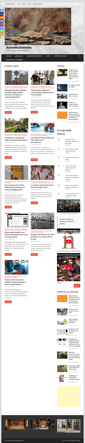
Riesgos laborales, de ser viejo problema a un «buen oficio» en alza (42, 236)
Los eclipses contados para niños (68, 213)
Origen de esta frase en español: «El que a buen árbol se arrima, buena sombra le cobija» (74, 74)
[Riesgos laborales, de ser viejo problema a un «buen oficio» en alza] (42, 221)
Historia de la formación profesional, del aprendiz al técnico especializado (15, 282)
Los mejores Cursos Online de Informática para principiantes (42, 140)
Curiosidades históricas (34, 56)
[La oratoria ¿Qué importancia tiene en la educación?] (42, 172)
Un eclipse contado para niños (74, 85)
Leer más (7, 112)
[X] (1, 14)
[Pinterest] (1, 24)
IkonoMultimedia (19, 47)
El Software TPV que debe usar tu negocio (73, 330)
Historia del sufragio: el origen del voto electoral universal (72, 177)
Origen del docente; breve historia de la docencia (71, 167)
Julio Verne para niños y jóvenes (73, 95)
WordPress (72, 440)
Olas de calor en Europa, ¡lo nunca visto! (74, 310)
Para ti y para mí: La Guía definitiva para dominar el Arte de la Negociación (15, 187)
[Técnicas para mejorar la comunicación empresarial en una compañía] (42, 77)
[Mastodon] (1, 27)
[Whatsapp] (1, 30)
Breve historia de (9, 229)
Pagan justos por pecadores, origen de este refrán (71, 141)
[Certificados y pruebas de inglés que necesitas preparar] (16, 125)
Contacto (29, 4)
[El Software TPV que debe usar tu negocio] (62, 329)
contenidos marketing (17, 86)
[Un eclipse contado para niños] (62, 85)
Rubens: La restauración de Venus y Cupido (73, 104)
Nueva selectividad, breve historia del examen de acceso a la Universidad (16, 234)
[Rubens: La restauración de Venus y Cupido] (62, 102)
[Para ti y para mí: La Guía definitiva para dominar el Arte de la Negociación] (16, 172)
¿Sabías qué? (18, 56)
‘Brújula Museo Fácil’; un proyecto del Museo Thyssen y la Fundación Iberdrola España (74, 116)
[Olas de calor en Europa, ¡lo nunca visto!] (62, 309)
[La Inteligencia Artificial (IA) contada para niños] (62, 376)
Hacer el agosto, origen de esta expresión (73, 320)
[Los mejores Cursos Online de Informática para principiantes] (42, 125)
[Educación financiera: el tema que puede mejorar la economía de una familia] (62, 352)
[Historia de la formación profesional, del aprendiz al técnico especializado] (16, 267)
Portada (9, 56)
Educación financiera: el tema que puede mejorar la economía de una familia (74, 356)
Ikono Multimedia (37, 97)
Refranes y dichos (60, 56)
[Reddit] (1, 17)
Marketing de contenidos (14, 59)
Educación (33, 87)
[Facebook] (1, 11)
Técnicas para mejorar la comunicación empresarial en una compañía (42, 92)
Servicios (24, 4)
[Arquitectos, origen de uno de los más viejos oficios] (62, 366)
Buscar (59, 283)
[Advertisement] (68, 396)
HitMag (78, 440)
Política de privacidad (37, 4)
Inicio (19, 4)
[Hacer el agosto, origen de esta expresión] (62, 319)
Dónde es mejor (47, 134)
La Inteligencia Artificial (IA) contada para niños (74, 377)
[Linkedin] (1, 20)
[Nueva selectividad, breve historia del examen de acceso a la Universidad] (16, 220)
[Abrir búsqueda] (79, 56)
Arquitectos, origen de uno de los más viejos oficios (74, 367)
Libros (48, 56)
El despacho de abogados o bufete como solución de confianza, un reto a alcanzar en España (74, 342)
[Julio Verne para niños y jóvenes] (62, 94)
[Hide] (0, 37)
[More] (1, 34)
